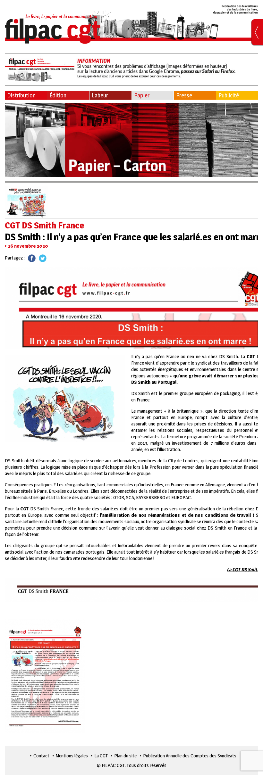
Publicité (228, 95)
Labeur (100, 95)
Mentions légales (72, 756)
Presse (184, 95)
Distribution (21, 95)
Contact (41, 756)
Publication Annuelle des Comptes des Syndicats (189, 756)
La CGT (101, 756)
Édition (57, 95)
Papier (141, 95)
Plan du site (125, 756)
